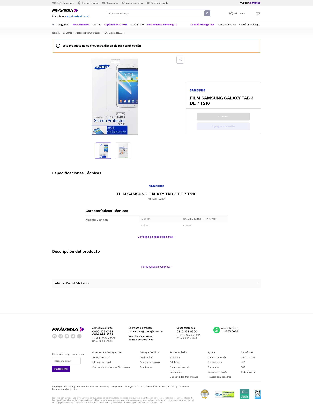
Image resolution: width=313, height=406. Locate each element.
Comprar (223, 116)
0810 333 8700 (187, 331)
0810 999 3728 (102, 334)
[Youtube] (67, 336)
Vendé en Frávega (217, 372)
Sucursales (213, 367)
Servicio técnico (100, 357)
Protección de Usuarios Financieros (111, 367)
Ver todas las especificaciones (155, 236)
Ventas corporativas (140, 339)
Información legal (101, 362)
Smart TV (175, 357)
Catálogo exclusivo (150, 362)
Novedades (175, 372)
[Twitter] (73, 336)
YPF (243, 362)
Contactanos (215, 362)
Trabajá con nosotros (219, 377)
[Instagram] (60, 336)
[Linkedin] (79, 336)
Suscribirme (61, 369)
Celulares (174, 362)
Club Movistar (248, 372)
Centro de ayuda (217, 357)
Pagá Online (146, 357)
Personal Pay (248, 357)
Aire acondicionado (180, 367)
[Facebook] (54, 336)
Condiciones (146, 367)
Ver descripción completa (155, 266)
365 (243, 367)
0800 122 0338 (102, 331)
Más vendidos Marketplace (184, 377)
